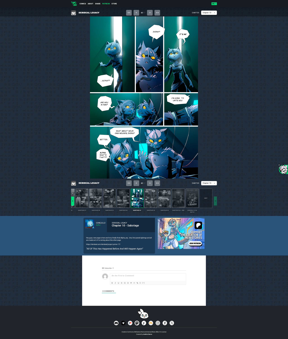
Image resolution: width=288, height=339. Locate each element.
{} (140, 283)
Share (97, 4)
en (213, 4)
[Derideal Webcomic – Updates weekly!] (74, 4)
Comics (83, 4)
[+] (143, 283)
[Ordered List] (124, 283)
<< (129, 12)
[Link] (137, 283)
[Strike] (121, 283)
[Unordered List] (127, 283)
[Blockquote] (131, 283)
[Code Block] (134, 283)
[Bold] (112, 283)
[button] (72, 200)
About (90, 4)
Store (114, 4)
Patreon (106, 4)
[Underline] (118, 283)
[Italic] (115, 283)
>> (157, 12)
